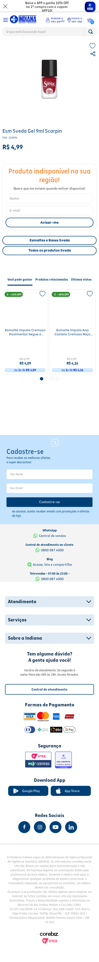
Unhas (23, 47)
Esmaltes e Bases (44, 47)
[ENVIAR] (49, 233)
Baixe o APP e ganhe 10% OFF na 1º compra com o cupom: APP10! (47, 6)
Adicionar (28, 378)
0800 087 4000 (52, 550)
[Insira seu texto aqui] (24, 827)
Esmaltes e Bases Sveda (50, 251)
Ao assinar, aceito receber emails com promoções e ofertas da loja (50, 513)
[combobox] (49, 33)
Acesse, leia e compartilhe (52, 564)
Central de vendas (52, 536)
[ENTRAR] (55, 20)
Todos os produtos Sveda (49, 261)
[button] (93, 65)
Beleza (8, 47)
